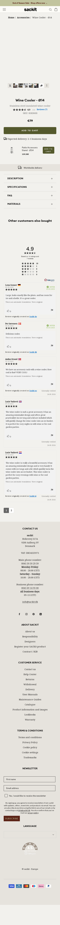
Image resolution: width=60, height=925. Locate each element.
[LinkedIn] (41, 613)
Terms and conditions (30, 737)
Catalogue (30, 704)
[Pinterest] (33, 613)
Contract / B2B (30, 651)
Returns (30, 679)
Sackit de (33, 316)
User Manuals (30, 694)
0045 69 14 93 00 (30, 588)
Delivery (30, 689)
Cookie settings (30, 752)
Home (11, 17)
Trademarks (30, 757)
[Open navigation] (4, 9)
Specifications (17, 187)
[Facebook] (19, 613)
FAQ (9, 195)
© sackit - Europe (30, 869)
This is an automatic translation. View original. (24, 302)
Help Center (30, 674)
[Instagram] (26, 613)
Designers (30, 641)
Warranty (30, 719)
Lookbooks (30, 714)
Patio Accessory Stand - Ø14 (30, 148)
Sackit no (33, 390)
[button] (30, 849)
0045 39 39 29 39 (30, 563)
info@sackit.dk (30, 601)
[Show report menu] (52, 310)
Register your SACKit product (30, 646)
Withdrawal (30, 684)
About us (30, 631)
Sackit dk (33, 352)
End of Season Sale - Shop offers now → (30, 3)
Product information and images (30, 709)
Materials (13, 203)
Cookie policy (30, 747)
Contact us (30, 669)
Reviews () (42, 109)
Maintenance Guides (30, 699)
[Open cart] (56, 9)
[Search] (50, 9)
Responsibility (30, 636)
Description (15, 178)
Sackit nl (32, 496)
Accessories (23, 17)
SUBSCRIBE (11, 818)
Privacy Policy (30, 742)
